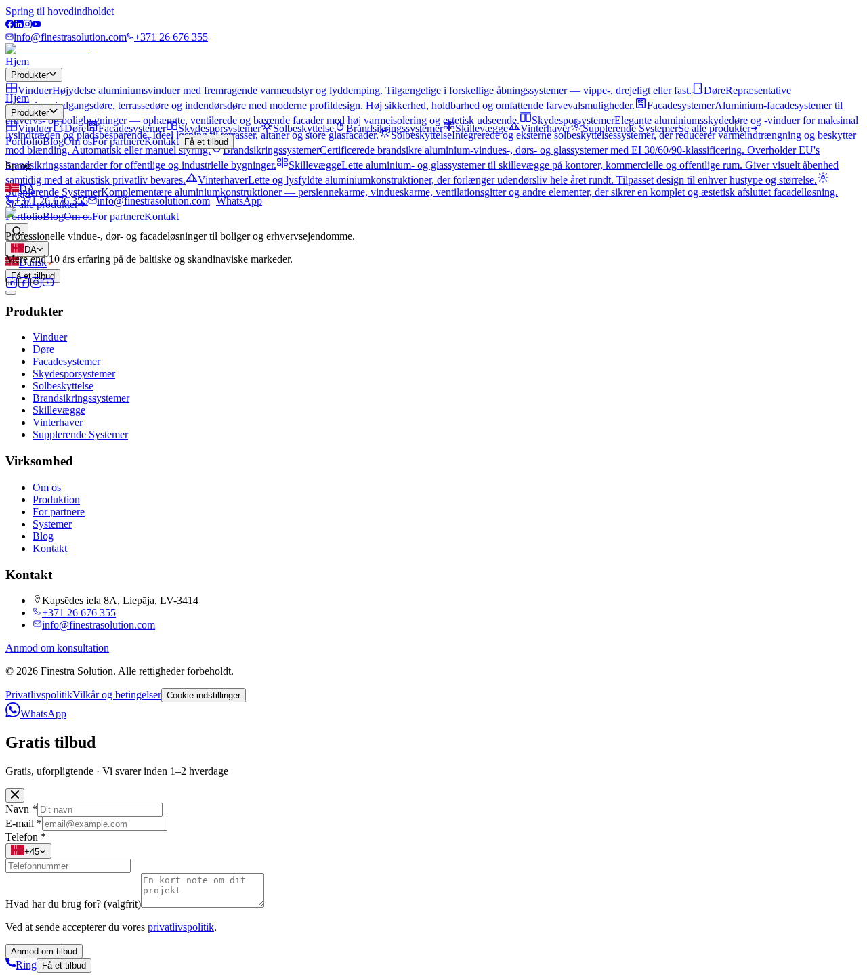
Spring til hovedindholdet (59, 11)
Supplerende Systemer (80, 434)
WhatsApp (239, 201)
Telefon (25, 837)
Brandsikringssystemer (81, 398)
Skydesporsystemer (74, 373)
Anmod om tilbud (44, 951)
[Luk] (14, 795)
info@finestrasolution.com (70, 37)
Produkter (30, 75)
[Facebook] (9, 24)
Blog (53, 141)
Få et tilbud (206, 142)
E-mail (23, 823)
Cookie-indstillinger (203, 695)
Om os (78, 141)
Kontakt (161, 216)
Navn (21, 809)
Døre (43, 349)
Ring (26, 965)
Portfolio (24, 141)
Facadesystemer (66, 361)
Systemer (52, 524)
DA (27, 188)
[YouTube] (36, 24)
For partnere (118, 216)
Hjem (17, 61)
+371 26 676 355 (171, 37)
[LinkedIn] (18, 24)
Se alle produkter (714, 128)
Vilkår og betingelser (116, 694)
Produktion (56, 499)
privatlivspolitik (181, 927)
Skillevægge (59, 410)
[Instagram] (27, 24)
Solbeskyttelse (63, 385)
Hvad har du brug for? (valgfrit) (73, 904)
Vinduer (50, 337)
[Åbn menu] (10, 293)
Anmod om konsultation (57, 648)
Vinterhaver (58, 422)
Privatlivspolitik (38, 694)
